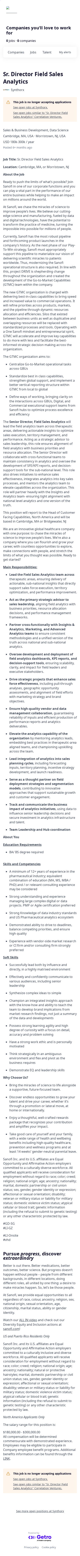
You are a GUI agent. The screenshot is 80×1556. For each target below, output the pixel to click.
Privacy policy (31, 1547)
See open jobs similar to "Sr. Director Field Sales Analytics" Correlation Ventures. (40, 115)
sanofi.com (11, 1329)
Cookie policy (49, 1547)
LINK (6, 1458)
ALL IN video (28, 1320)
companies (16, 52)
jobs (33, 52)
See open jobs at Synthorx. (30, 107)
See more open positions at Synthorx (40, 1511)
